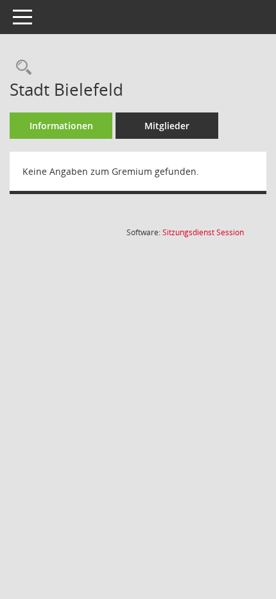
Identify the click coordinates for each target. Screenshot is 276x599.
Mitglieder (166, 126)
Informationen (61, 126)
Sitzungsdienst (203, 232)
